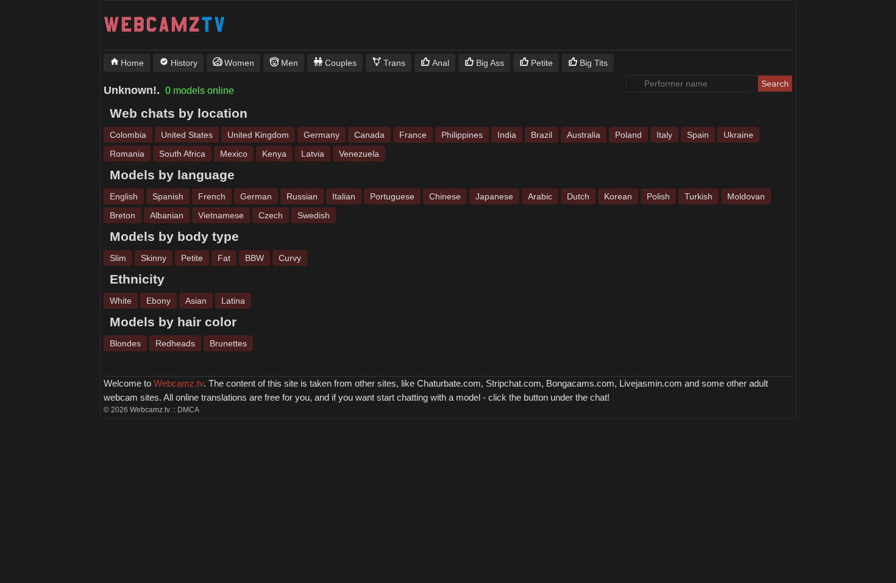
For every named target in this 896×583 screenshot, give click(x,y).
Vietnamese (221, 215)
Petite (192, 258)
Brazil (541, 135)
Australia (583, 135)
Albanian (166, 215)
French (212, 196)
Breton (122, 215)
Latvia (312, 154)
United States (187, 135)
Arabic (540, 196)
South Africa (182, 154)
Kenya (274, 154)
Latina (233, 301)
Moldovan (746, 196)
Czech (270, 215)
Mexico (233, 154)
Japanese (494, 196)
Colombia (128, 135)
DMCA (188, 410)
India (506, 135)
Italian (343, 196)
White (121, 301)
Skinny (153, 258)
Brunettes (228, 343)
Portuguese (392, 196)
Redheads (175, 343)
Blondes (125, 343)
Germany (322, 135)
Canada (369, 135)
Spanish (167, 196)
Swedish (313, 215)
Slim (118, 258)
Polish (658, 196)
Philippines (462, 135)
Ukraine (738, 135)
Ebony (158, 301)
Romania (127, 154)
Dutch (578, 196)
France (413, 135)
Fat (224, 258)
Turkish (698, 196)
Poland (628, 135)
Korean (618, 196)
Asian (196, 301)
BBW (254, 258)
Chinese (445, 196)
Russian (302, 196)
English (124, 196)
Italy (664, 135)
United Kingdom (258, 135)
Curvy (290, 258)
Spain (698, 135)
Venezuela (359, 154)
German (256, 196)
